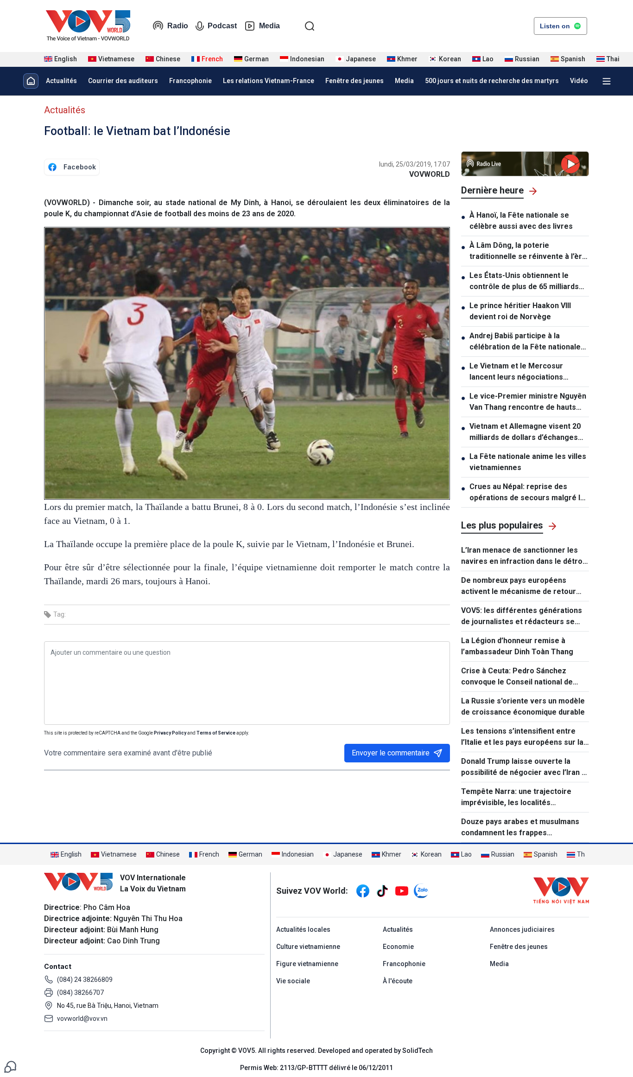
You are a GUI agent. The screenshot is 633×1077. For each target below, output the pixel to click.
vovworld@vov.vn (82, 1018)
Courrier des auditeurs (123, 80)
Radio (177, 26)
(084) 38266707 (80, 992)
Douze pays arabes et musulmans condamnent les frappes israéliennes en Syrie (520, 827)
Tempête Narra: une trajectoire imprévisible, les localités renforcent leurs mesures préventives (516, 797)
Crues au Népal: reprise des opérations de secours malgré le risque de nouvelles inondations (527, 492)
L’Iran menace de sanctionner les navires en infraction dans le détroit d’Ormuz (524, 556)
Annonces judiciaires (522, 929)
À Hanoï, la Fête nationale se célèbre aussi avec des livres (521, 221)
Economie (398, 946)
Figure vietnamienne (307, 963)
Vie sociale (293, 981)
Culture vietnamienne (308, 946)
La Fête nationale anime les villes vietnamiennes (527, 462)
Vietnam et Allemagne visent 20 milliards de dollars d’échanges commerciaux (525, 432)
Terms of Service (215, 732)
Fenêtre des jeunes (354, 80)
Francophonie (190, 80)
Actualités (61, 80)
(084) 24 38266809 (85, 979)
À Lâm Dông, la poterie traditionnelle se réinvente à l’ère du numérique (528, 251)
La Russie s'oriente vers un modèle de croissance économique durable (523, 706)
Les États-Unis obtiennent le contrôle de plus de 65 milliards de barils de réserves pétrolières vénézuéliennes (528, 281)
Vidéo (579, 80)
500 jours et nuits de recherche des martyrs (492, 80)
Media (269, 26)
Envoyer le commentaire (391, 752)
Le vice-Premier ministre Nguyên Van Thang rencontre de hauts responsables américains (527, 402)
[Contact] (10, 1066)
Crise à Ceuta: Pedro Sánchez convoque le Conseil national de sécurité (517, 677)
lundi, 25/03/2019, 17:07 (414, 164)
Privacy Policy (170, 732)
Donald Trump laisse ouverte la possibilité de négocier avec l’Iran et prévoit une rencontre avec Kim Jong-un (525, 767)
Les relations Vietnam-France (268, 80)
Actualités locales (303, 929)
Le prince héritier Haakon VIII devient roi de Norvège (520, 311)
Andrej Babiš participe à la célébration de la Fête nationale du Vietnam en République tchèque (525, 342)
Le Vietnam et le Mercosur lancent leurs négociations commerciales (516, 372)
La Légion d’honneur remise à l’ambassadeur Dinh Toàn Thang (517, 646)
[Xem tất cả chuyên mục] (606, 81)
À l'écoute (397, 981)
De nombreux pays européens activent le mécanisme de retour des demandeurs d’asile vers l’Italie (523, 586)
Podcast (222, 26)
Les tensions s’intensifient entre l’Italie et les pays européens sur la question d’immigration (522, 737)
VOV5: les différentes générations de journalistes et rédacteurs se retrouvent (521, 616)
